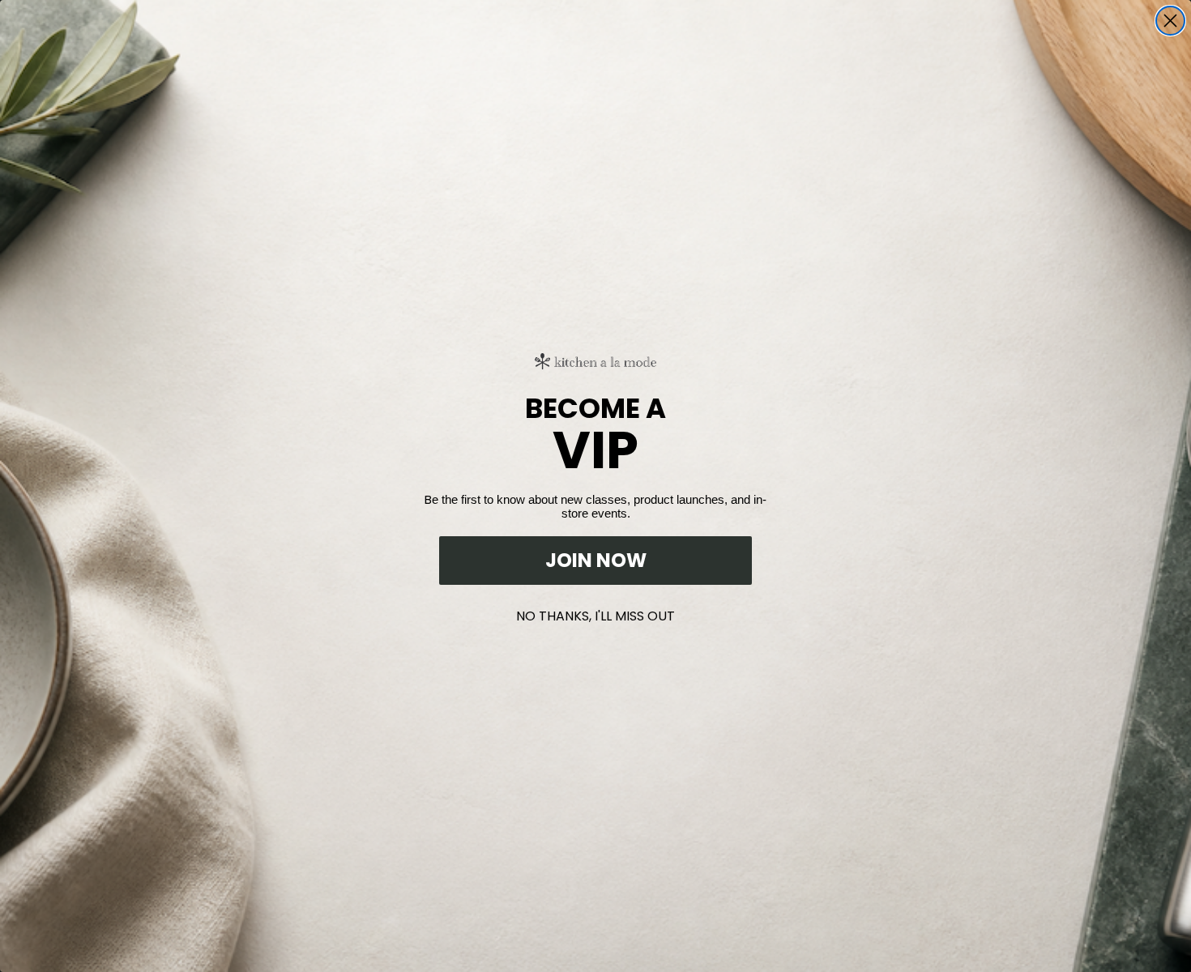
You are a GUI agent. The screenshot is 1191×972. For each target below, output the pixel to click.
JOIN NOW (596, 560)
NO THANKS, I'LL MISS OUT (595, 613)
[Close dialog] (1170, 20)
